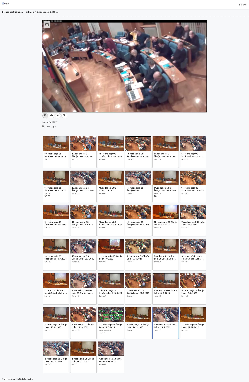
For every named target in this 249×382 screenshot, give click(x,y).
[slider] (120, 110)
